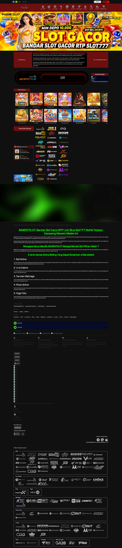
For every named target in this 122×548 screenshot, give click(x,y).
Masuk (97, 1)
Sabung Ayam (103, 8)
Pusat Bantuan (41, 306)
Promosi (15, 311)
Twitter (48, 333)
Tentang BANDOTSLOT (19, 306)
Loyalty (21, 311)
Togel (67, 8)
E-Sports (97, 8)
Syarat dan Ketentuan (51, 306)
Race (61, 8)
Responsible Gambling (31, 306)
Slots (49, 8)
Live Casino (55, 8)
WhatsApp (20, 323)
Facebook (23, 333)
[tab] (40, 129)
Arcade (85, 8)
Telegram (61, 333)
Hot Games (43, 8)
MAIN (23, 99)
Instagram (36, 333)
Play (33, 79)
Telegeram (20, 327)
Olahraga (73, 8)
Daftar (105, 1)
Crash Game (79, 8)
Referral (26, 311)
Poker (91, 8)
